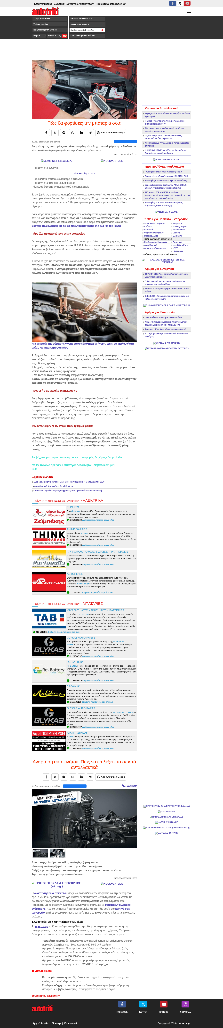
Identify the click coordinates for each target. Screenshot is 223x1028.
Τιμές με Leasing (40, 24)
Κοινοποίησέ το (84, 173)
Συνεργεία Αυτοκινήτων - (64, 3)
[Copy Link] (90, 132)
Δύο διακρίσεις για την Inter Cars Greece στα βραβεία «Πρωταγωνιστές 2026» (70, 482)
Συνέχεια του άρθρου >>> (46, 995)
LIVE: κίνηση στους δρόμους (83, 36)
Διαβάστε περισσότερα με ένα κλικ (98, 520)
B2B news (177, 236)
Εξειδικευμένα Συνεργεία (155, 242)
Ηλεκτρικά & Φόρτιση (80, 24)
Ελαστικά (148, 230)
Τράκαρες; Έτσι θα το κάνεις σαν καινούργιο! (165, 329)
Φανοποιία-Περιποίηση (155, 248)
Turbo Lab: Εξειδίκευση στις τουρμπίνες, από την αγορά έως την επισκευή (68, 491)
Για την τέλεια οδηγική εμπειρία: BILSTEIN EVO (166, 176)
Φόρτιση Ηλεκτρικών (154, 233)
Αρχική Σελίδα (40, 1023)
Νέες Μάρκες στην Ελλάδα (44, 30)
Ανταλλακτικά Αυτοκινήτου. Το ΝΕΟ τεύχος (54, 486)
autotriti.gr (185, 1023)
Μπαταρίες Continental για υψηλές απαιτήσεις (166, 180)
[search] (102, 30)
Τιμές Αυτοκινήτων (41, 19)
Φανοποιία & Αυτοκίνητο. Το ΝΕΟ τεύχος (163, 317)
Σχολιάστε (131, 786)
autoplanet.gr (83, 584)
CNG (180, 251)
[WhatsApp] (72, 132)
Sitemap (56, 1023)
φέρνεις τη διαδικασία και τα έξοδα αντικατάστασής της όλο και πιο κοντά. (76, 225)
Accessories (179, 230)
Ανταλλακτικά (150, 245)
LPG (175, 251)
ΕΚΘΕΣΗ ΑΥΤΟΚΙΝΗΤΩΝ (82, 19)
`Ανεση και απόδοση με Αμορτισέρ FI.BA (163, 172)
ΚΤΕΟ (175, 248)
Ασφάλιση (177, 223)
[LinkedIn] (81, 132)
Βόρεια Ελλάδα (151, 236)
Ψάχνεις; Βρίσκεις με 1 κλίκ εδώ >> (160, 254)
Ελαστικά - (43, 3)
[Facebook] (46, 132)
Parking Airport (180, 226)
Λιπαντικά (177, 242)
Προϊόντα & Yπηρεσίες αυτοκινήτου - (100, 3)
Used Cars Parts (180, 245)
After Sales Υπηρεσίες (154, 223)
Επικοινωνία (71, 1023)
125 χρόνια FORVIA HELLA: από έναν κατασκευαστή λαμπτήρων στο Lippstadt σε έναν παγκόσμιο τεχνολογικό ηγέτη (167, 195)
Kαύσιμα (148, 226)
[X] (55, 132)
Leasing (176, 233)
